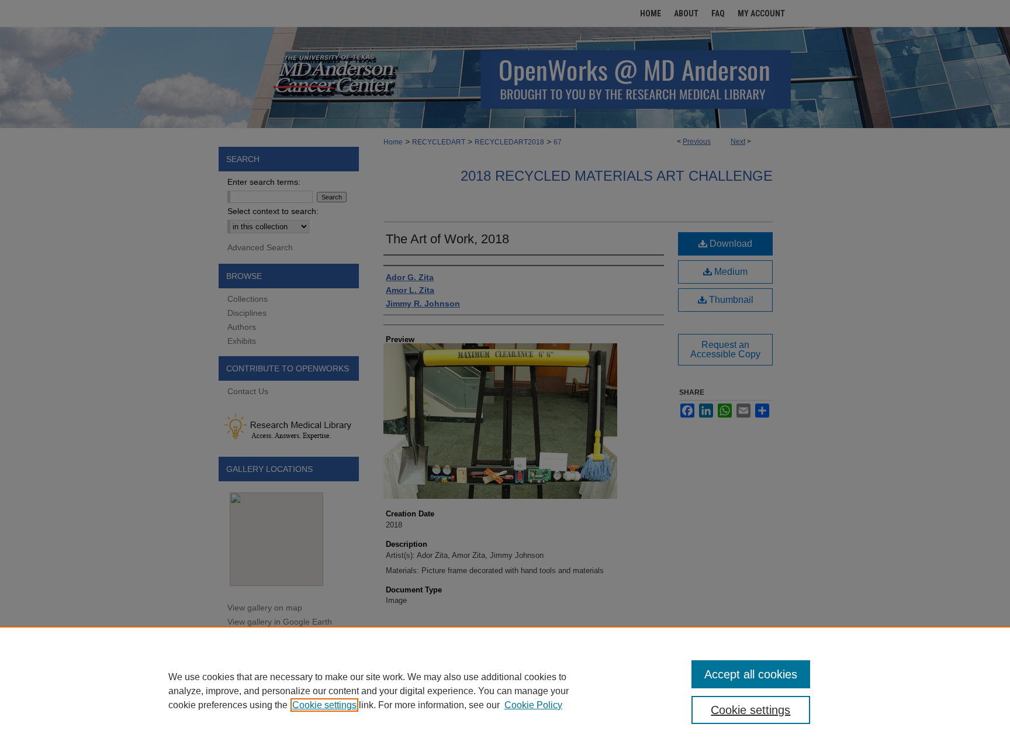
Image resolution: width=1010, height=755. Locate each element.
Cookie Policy (533, 705)
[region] (505, 690)
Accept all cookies (750, 674)
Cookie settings (324, 705)
